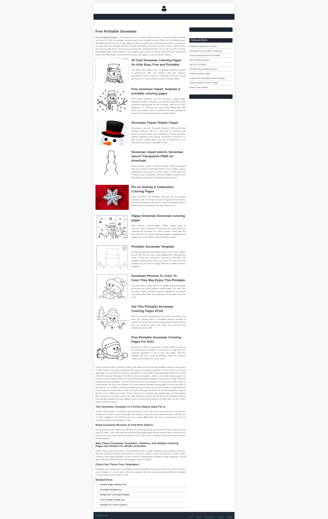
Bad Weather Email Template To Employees (205, 51)
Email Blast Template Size (111, 489)
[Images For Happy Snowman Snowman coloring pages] (112, 226)
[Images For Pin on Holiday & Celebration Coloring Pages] (112, 197)
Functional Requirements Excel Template (204, 55)
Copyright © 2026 (101, 515)
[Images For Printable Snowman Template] (112, 256)
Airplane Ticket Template (198, 87)
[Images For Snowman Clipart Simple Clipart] (112, 132)
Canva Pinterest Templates (199, 60)
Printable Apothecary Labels (199, 74)
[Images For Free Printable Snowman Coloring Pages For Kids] (112, 347)
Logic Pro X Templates (197, 64)
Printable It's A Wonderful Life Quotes (203, 46)
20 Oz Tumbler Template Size (112, 500)
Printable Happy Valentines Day (113, 484)
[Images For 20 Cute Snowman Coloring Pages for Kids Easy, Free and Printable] (112, 70)
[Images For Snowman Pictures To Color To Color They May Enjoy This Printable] (112, 286)
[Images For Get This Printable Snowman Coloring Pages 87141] (112, 316)
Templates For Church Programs (113, 505)
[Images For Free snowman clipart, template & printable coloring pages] (112, 99)
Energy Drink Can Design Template (114, 494)
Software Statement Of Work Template (203, 83)
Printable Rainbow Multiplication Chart (203, 69)
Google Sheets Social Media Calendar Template (207, 78)
